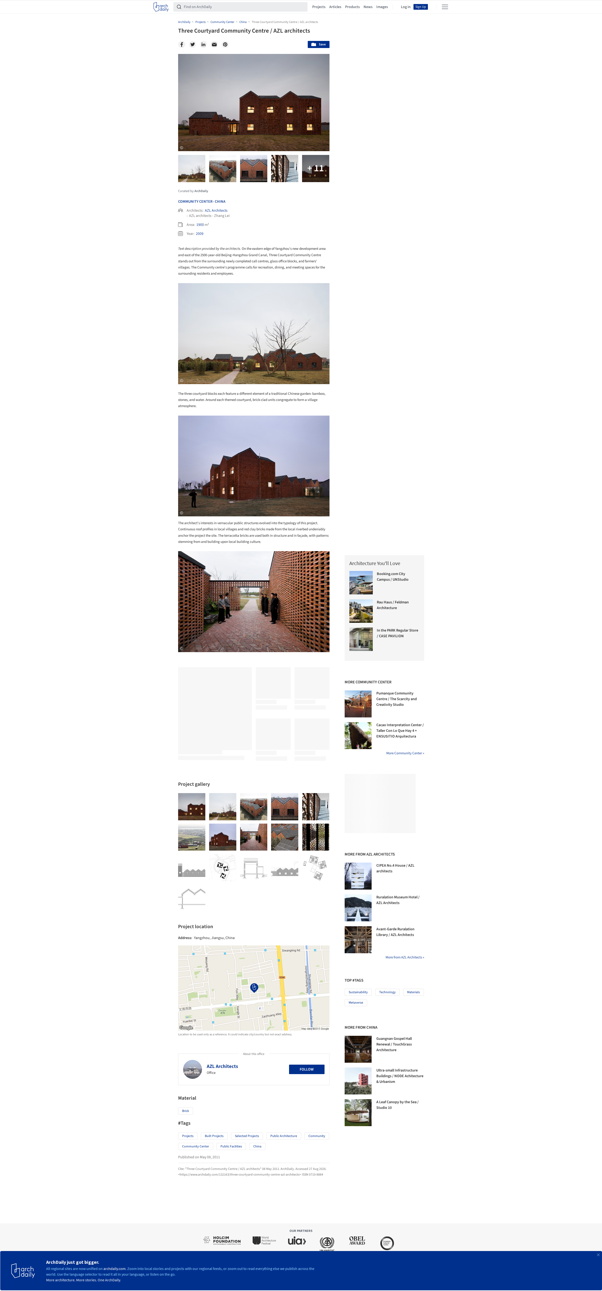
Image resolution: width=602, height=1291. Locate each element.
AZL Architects (216, 210)
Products (352, 6)
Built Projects (214, 1136)
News (368, 6)
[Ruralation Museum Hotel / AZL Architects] (358, 907)
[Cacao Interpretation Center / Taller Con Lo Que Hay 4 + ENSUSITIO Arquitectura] (358, 735)
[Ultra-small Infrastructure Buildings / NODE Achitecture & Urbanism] (358, 1080)
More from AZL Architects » (405, 957)
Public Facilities (231, 1146)
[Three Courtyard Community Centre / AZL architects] (191, 806)
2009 (199, 233)
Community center (195, 1146)
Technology (387, 992)
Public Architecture (283, 1136)
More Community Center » (405, 753)
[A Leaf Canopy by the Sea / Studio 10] (358, 1112)
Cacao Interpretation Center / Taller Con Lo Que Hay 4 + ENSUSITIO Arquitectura (400, 730)
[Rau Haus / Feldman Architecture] (361, 611)
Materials (413, 992)
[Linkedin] (203, 44)
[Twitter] (192, 44)
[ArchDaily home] (161, 7)
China (220, 201)
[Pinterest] (225, 44)
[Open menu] (445, 7)
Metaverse (356, 1002)
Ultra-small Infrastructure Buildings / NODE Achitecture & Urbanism (399, 1076)
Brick (185, 1111)
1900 (200, 224)
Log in (406, 6)
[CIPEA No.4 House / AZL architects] (358, 876)
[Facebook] (181, 44)
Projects (318, 6)
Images (382, 6)
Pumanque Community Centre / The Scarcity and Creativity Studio (396, 699)
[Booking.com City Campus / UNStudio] (361, 582)
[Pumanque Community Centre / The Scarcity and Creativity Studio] (358, 703)
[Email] (214, 44)
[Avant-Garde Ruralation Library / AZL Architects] (358, 939)
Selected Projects (247, 1136)
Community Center (195, 201)
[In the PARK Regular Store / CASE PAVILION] (361, 639)
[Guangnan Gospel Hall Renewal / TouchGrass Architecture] (358, 1049)
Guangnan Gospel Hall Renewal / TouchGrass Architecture (394, 1044)
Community (316, 1136)
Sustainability (358, 992)
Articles (335, 6)
